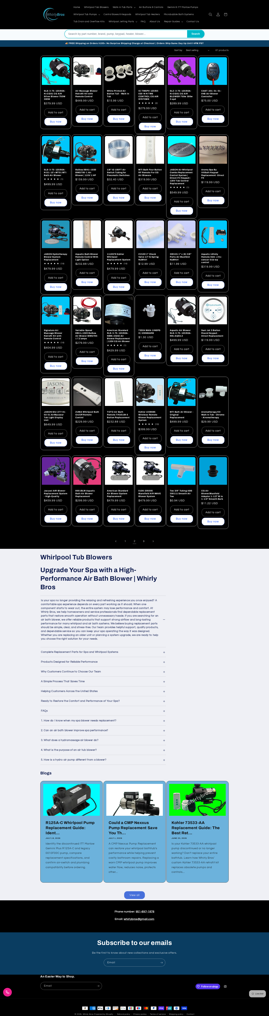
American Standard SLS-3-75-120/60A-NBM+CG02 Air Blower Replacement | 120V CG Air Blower (118, 336)
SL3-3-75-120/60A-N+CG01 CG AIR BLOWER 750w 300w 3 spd (181, 95)
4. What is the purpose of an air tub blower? (69, 750)
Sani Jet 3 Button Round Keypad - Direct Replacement (212, 333)
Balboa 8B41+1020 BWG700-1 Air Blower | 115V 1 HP (85, 172)
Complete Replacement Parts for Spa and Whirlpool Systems (79, 652)
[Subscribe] (161, 963)
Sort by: (178, 50)
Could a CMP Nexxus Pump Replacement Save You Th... (133, 828)
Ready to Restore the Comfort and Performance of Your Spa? (80, 701)
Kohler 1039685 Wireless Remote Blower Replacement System (149, 416)
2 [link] (134, 541)
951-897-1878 (145, 911)
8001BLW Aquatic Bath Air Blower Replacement (85, 494)
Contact (190, 1014)
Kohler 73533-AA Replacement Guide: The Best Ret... (196, 828)
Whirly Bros (88, 1014)
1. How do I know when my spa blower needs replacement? (78, 720)
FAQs (44, 710)
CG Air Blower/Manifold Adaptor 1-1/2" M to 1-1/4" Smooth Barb (212, 495)
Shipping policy (176, 1014)
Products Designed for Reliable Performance (69, 661)
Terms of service (158, 1014)
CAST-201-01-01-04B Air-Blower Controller (211, 94)
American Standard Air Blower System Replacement (117, 494)
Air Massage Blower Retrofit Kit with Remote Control (86, 94)
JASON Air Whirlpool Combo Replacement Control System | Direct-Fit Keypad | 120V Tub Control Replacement (181, 177)
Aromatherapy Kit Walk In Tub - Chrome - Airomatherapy (212, 415)
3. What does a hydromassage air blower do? (70, 740)
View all (135, 895)
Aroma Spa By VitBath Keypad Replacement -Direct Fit (212, 174)
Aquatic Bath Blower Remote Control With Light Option (86, 257)
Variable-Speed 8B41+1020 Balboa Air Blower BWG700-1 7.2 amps (86, 334)
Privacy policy (140, 1014)
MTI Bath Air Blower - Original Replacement (181, 415)
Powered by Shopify (103, 1014)
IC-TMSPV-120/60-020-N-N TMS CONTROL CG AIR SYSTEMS (148, 95)
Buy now (55, 121)
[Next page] (153, 541)
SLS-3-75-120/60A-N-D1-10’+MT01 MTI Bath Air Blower (55, 172)
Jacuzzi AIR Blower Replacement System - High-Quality (55, 494)
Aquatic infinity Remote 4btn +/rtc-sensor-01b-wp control (211, 258)
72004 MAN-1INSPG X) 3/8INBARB (149, 331)
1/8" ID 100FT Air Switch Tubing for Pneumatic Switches (118, 172)
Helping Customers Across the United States (69, 691)
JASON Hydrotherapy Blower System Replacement (55, 257)
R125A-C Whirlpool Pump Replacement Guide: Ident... (70, 828)
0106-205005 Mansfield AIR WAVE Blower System (149, 494)
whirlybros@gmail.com (139, 919)
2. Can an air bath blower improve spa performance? (74, 730)
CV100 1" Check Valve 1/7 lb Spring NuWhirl (148, 257)
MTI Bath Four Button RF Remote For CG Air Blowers (150, 172)
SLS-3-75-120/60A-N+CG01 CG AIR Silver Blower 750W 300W (55, 95)
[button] (124, 7)
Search (195, 33)
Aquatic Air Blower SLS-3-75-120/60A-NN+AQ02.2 (180, 333)
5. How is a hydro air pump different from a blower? (73, 759)
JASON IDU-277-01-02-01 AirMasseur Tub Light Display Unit (55, 416)
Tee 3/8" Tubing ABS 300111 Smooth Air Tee (181, 494)
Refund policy (123, 1014)
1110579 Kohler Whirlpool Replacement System (118, 257)
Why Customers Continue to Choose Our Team (71, 671)
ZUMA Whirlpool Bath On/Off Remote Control (87, 415)
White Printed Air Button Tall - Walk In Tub (118, 94)
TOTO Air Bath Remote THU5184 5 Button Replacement (118, 415)
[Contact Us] (7, 992)
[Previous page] (116, 541)
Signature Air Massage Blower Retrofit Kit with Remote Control (53, 334)
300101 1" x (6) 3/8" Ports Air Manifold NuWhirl (180, 257)
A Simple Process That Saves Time (63, 681)
